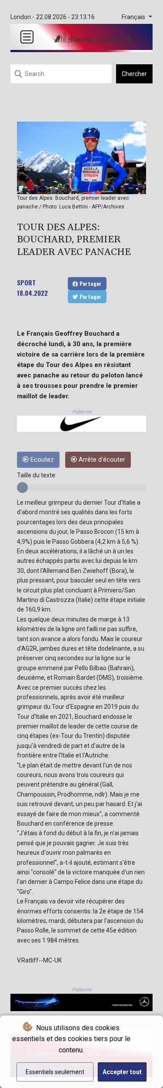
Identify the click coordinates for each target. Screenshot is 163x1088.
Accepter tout (122, 1071)
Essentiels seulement (55, 1071)
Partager (90, 283)
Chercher (134, 73)
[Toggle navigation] (27, 37)
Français (134, 17)
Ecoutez (41, 459)
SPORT (26, 282)
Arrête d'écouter (101, 459)
